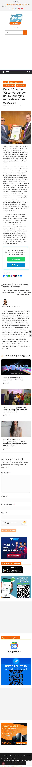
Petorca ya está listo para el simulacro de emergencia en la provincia (16, 285)
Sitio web (4, 513)
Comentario (5, 472)
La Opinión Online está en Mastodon (11, 766)
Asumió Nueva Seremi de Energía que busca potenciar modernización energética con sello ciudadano (15, 442)
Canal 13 (6, 82)
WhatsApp (17, 259)
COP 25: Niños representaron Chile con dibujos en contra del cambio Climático (15, 409)
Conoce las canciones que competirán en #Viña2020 (13, 379)
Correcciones (17, 756)
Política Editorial (7, 756)
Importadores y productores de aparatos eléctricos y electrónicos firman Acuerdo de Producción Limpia (15, 292)
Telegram (17, 265)
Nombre (4, 496)
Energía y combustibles (9, 85)
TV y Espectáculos (21, 85)
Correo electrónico (8, 504)
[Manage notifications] (3, 763)
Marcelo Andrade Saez (17, 106)
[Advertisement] (16, 53)
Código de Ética (27, 756)
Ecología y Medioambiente (16, 82)
